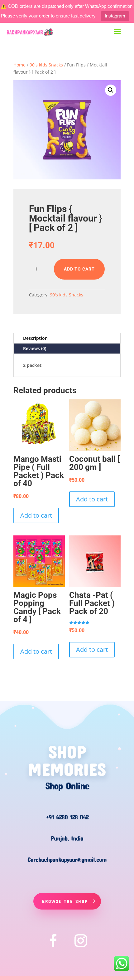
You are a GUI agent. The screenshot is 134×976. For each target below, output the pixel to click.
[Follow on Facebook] (53, 940)
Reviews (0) (34, 348)
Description (35, 338)
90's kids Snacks (46, 65)
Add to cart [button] (36, 515)
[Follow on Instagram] (80, 940)
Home (19, 65)
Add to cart (79, 268)
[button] (110, 90)
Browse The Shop (65, 901)
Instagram (115, 15)
